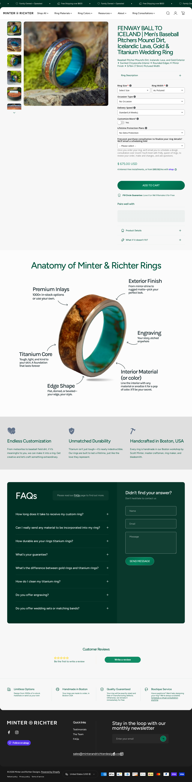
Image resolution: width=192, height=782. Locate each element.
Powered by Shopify (50, 772)
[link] (34, 431)
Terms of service (38, 777)
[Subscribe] (163, 739)
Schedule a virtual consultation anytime (164, 699)
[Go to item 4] (14, 78)
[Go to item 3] (14, 61)
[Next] (100, 68)
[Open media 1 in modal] (66, 64)
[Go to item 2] (14, 45)
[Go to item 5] (14, 94)
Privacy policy (24, 777)
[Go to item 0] (14, 29)
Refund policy (12, 777)
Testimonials (79, 729)
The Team (78, 734)
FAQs (77, 495)
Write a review (123, 659)
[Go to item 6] (14, 111)
